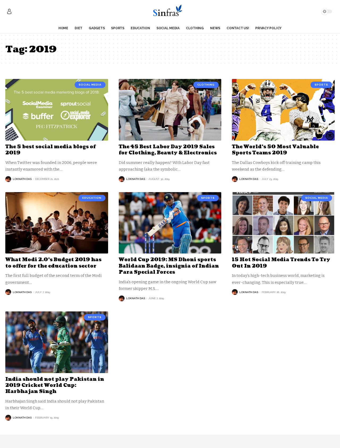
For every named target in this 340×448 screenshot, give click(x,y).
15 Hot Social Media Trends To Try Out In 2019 (281, 262)
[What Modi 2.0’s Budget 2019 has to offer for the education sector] (56, 223)
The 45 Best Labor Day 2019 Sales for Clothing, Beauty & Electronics (168, 149)
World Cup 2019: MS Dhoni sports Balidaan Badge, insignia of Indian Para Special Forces (169, 266)
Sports (321, 84)
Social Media (90, 84)
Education (91, 197)
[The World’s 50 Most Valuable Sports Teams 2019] (283, 110)
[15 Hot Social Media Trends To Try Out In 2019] (283, 223)
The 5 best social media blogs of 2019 (50, 149)
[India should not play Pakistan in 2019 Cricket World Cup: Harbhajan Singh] (56, 342)
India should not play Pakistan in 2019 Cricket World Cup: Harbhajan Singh (54, 385)
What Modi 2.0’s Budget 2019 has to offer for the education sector (53, 262)
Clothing (206, 84)
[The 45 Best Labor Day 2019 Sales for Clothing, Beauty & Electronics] (170, 110)
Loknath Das (22, 178)
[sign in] (9, 11)
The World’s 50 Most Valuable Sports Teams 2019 (275, 149)
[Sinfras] (170, 11)
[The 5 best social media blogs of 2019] (56, 110)
